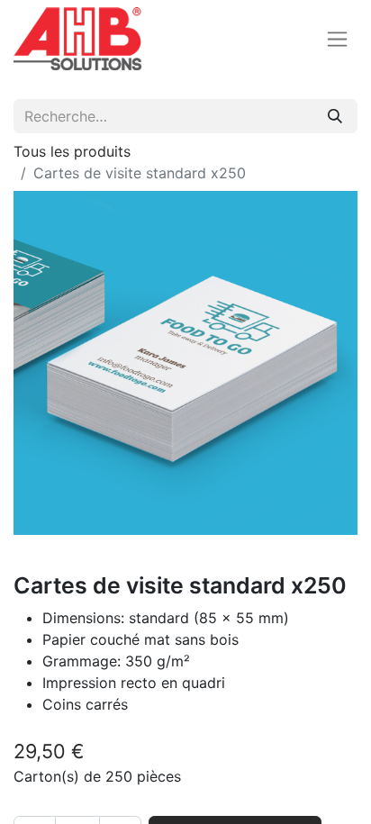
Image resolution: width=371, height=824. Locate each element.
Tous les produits (72, 151)
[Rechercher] (334, 116)
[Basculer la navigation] (337, 39)
